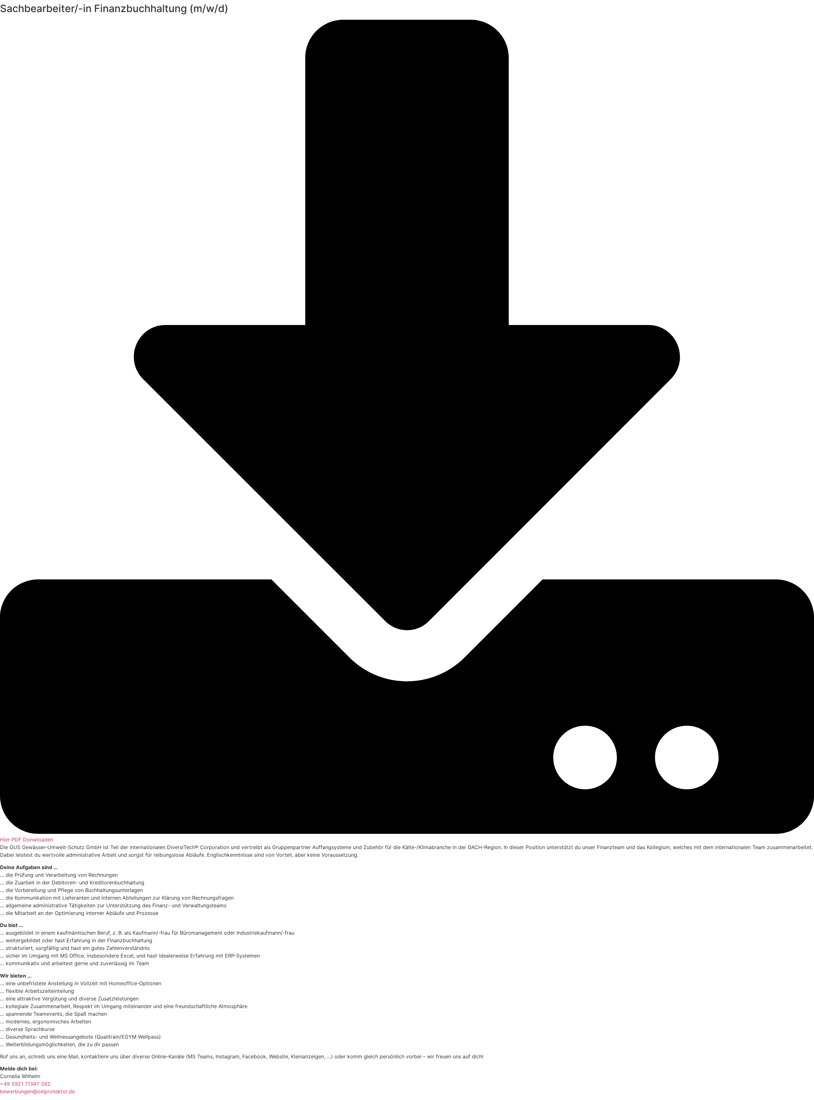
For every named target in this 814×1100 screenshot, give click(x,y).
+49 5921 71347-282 (25, 1084)
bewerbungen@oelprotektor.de (37, 1091)
